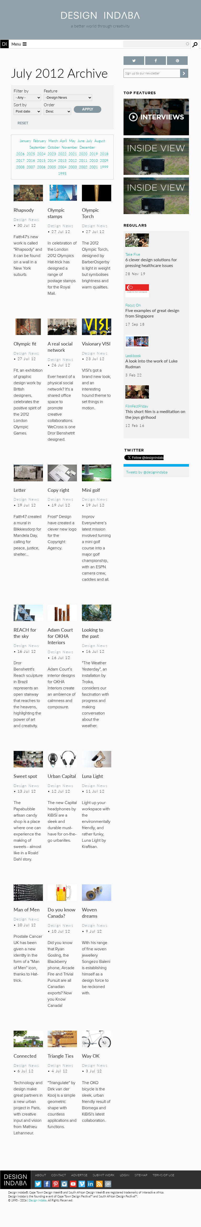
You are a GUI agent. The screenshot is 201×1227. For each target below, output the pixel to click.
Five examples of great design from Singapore (152, 313)
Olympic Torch (90, 213)
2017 (20, 160)
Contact (58, 1175)
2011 (83, 160)
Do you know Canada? (61, 912)
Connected (25, 1055)
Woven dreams (89, 912)
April (63, 140)
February (39, 140)
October (54, 147)
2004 (62, 166)
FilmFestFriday (136, 406)
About (40, 1175)
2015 (41, 160)
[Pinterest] (55, 1184)
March (53, 140)
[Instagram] (64, 1184)
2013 (62, 160)
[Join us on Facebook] (155, 60)
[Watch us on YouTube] (73, 1184)
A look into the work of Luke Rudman (151, 364)
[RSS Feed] (99, 1184)
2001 (94, 166)
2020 (83, 153)
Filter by (21, 91)
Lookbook (133, 355)
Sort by (20, 105)
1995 (62, 173)
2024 (41, 153)
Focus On (133, 305)
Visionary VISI (96, 343)
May (72, 140)
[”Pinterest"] (177, 60)
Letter (20, 490)
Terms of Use (163, 1175)
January (25, 140)
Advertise (79, 1175)
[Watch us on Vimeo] (82, 1184)
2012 (73, 160)
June (81, 140)
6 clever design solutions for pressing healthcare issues (151, 262)
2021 (73, 153)
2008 (20, 166)
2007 (31, 166)
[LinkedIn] (90, 1184)
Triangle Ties (61, 1055)
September (38, 147)
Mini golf (91, 490)
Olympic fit (25, 343)
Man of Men (27, 909)
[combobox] (156, 44)
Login (124, 1175)
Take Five (132, 254)
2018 (104, 153)
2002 (83, 166)
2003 (73, 166)
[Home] (100, 17)
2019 (94, 153)
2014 (52, 160)
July (89, 140)
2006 (41, 166)
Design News (26, 219)
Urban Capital (62, 776)
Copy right (58, 490)
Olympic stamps (56, 213)
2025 (31, 153)
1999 (104, 166)
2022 (62, 153)
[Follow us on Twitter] (134, 60)
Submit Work (104, 1175)
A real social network (60, 346)
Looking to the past (92, 632)
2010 (94, 160)
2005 (52, 166)
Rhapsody (24, 210)
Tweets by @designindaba (147, 472)
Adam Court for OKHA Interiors (60, 635)
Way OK (90, 1055)
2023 (52, 153)
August (99, 140)
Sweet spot (25, 776)
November (69, 147)
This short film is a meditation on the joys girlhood (155, 414)
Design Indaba (37, 1200)
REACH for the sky (25, 632)
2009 (104, 160)
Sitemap (141, 1175)
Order (49, 105)
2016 (31, 160)
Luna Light (92, 776)
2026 (20, 153)
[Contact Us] (108, 1184)
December (87, 147)
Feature (50, 91)
